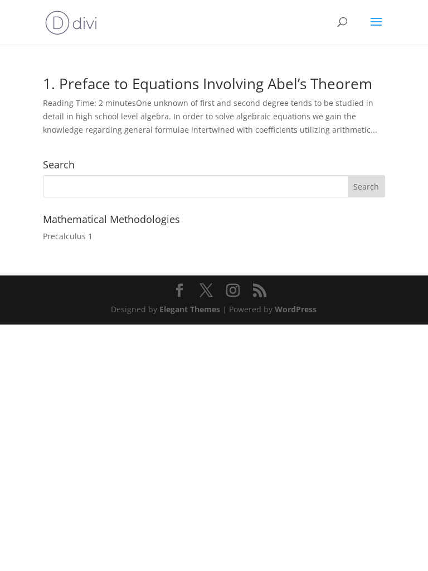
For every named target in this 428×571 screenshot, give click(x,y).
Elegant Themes (189, 309)
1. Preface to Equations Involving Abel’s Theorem (207, 84)
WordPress (296, 309)
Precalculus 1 (68, 236)
